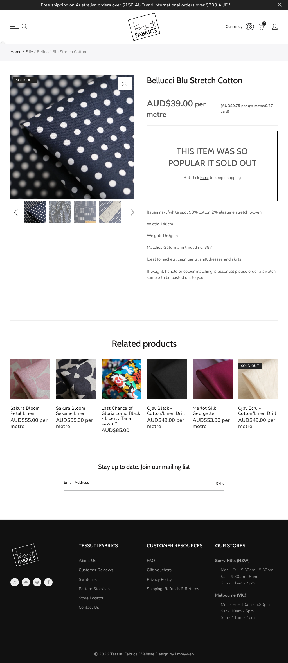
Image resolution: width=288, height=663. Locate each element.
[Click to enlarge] (125, 83)
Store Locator (91, 598)
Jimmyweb (184, 654)
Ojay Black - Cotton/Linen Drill (166, 411)
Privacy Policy (159, 579)
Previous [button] (15, 212)
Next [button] (132, 212)
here (204, 177)
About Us (87, 560)
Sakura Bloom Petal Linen (25, 411)
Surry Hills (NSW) (232, 560)
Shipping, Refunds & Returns (173, 589)
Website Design (153, 654)
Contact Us (89, 607)
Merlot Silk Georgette (204, 411)
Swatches (88, 579)
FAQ (151, 560)
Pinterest (37, 582)
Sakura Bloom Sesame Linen (71, 411)
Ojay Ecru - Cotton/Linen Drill (257, 411)
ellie (29, 52)
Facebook (48, 582)
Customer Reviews (96, 570)
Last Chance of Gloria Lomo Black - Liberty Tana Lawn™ (121, 416)
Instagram (14, 582)
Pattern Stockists (94, 589)
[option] (72, 137)
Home (15, 52)
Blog (26, 582)
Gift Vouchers (159, 570)
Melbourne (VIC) (230, 595)
